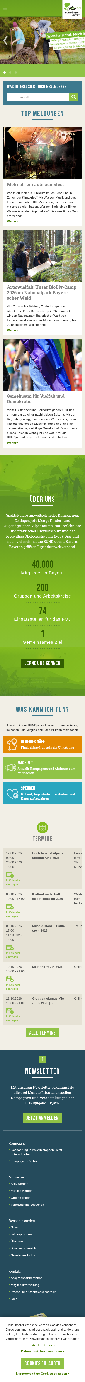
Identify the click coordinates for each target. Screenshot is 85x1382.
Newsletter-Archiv (23, 1255)
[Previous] (5, 40)
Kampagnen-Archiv (24, 1161)
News (14, 1227)
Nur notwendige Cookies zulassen (42, 1373)
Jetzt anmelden (42, 1118)
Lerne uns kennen (42, 663)
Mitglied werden (21, 1190)
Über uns (17, 1241)
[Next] (79, 40)
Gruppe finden (21, 1197)
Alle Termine (42, 1033)
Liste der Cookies (43, 1345)
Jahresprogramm (22, 1234)
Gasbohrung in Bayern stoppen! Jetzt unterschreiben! (36, 1152)
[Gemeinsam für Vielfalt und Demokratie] (42, 365)
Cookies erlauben (42, 1363)
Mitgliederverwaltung (25, 1285)
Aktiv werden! (20, 1183)
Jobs (14, 1299)
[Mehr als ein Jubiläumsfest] (42, 153)
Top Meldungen (42, 113)
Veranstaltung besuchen (27, 1204)
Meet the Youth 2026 (47, 966)
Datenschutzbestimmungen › (42, 1351)
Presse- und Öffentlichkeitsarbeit (33, 1292)
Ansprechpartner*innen (26, 1278)
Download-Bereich (23, 1248)
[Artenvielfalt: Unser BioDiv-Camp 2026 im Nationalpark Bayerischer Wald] (42, 256)
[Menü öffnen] (5, 8)
